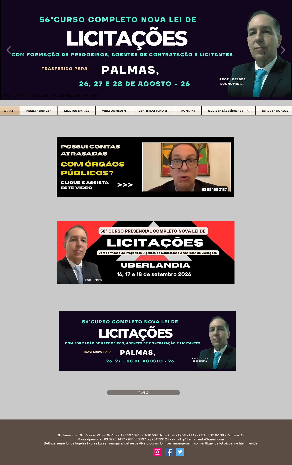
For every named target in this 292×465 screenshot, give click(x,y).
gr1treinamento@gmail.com (203, 439)
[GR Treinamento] (169, 452)
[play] (283, 96)
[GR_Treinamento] (157, 452)
